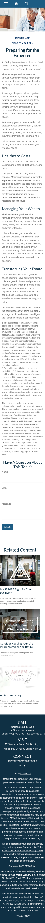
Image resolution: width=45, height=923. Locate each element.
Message (6, 504)
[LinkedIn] (24, 765)
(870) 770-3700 (16, 733)
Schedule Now (26, 3)
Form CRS (25, 773)
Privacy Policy (23, 916)
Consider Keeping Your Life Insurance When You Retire (16, 645)
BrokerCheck (34, 782)
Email (5, 488)
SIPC (11, 878)
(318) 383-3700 (26, 727)
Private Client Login (16, 3)
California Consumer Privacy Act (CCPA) (22, 850)
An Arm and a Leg (10, 695)
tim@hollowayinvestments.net (22, 761)
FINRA (5, 878)
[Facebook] (20, 765)
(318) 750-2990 (26, 730)
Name (5, 472)
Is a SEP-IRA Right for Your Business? (16, 591)
